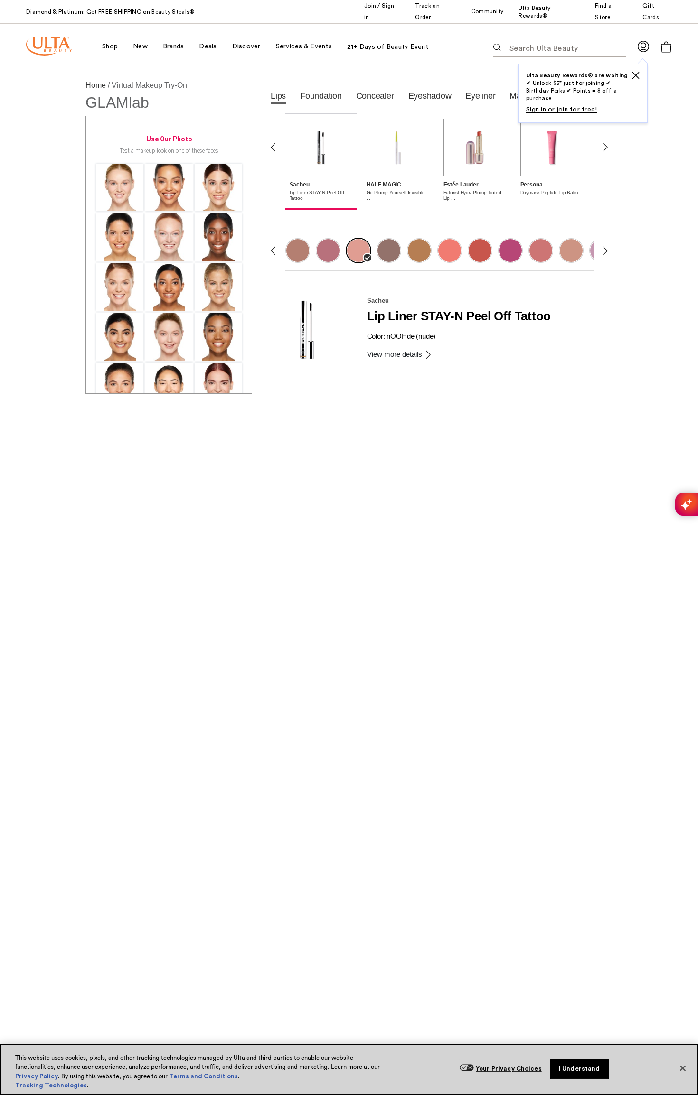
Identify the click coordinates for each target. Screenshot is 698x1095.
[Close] (682, 1068)
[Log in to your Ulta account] (643, 46)
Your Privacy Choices (509, 1069)
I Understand (579, 1069)
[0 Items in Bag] (666, 47)
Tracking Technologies (51, 1085)
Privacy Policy (36, 1076)
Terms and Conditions (203, 1076)
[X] (636, 75)
